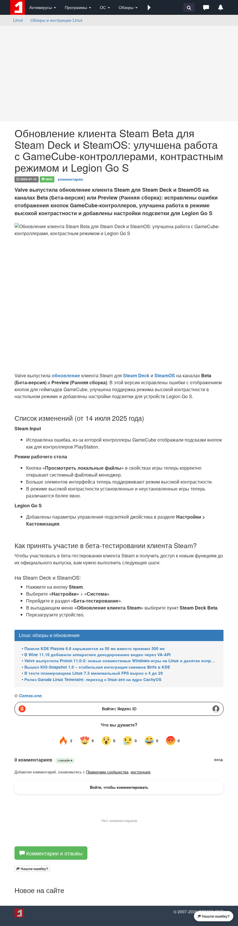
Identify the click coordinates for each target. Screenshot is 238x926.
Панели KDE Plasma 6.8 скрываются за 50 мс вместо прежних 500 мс (94, 648)
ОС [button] (103, 7)
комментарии (70, 179)
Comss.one (30, 695)
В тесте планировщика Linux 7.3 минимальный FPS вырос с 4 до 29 (93, 673)
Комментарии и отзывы (53, 853)
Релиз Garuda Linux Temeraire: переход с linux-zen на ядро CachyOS (92, 679)
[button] (149, 7)
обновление (66, 375)
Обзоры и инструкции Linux (56, 20)
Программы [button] (76, 7)
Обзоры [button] (127, 7)
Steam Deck (136, 375)
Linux (18, 20)
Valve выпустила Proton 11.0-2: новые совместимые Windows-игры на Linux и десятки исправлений (126, 660)
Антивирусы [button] (41, 7)
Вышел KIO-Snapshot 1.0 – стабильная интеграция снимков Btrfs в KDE (97, 667)
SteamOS (164, 375)
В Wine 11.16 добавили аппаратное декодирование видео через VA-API (97, 654)
